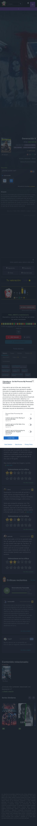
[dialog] (18, 413)
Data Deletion (8, 444)
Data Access (18, 444)
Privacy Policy (29, 444)
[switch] (30, 418)
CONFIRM (11, 438)
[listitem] (18, 414)
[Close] (33, 381)
